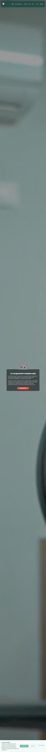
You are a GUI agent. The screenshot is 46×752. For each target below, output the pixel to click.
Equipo (25, 4)
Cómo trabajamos (18, 4)
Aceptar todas (24, 746)
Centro (29, 4)
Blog (33, 4)
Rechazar (33, 746)
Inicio (13, 4)
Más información (41, 745)
